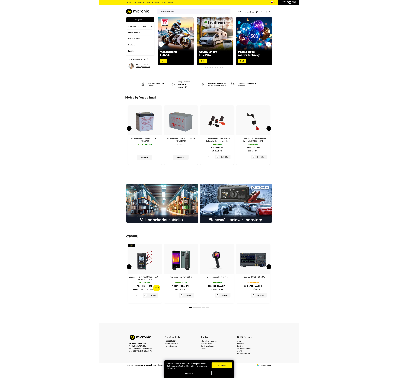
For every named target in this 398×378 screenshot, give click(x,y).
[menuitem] (139, 26)
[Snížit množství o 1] (205, 156)
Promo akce (212, 67)
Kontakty (170, 2)
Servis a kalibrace (207, 346)
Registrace (250, 12)
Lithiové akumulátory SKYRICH (222, 67)
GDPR (148, 2)
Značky (203, 348)
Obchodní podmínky (139, 2)
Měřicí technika (206, 343)
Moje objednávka (243, 353)
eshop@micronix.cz (143, 67)
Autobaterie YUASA (217, 67)
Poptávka (144, 157)
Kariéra (164, 2)
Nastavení (188, 373)
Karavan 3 (210, 67)
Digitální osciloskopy (207, 67)
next (268, 128)
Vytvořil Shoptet (265, 365)
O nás (129, 2)
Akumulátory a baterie (209, 341)
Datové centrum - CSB (205, 67)
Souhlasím (222, 365)
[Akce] (145, 258)
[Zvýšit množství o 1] (212, 156)
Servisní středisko (220, 67)
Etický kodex (156, 2)
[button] (161, 44)
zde (174, 368)
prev (129, 128)
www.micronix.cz (171, 346)
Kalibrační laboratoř (215, 67)
